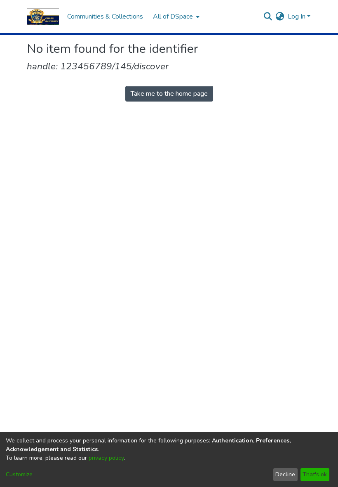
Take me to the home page (169, 93)
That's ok (315, 474)
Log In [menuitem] (296, 16)
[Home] (43, 16)
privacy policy (106, 458)
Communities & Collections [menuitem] (105, 16)
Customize (19, 474)
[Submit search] (268, 16)
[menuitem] (175, 16)
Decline (285, 474)
